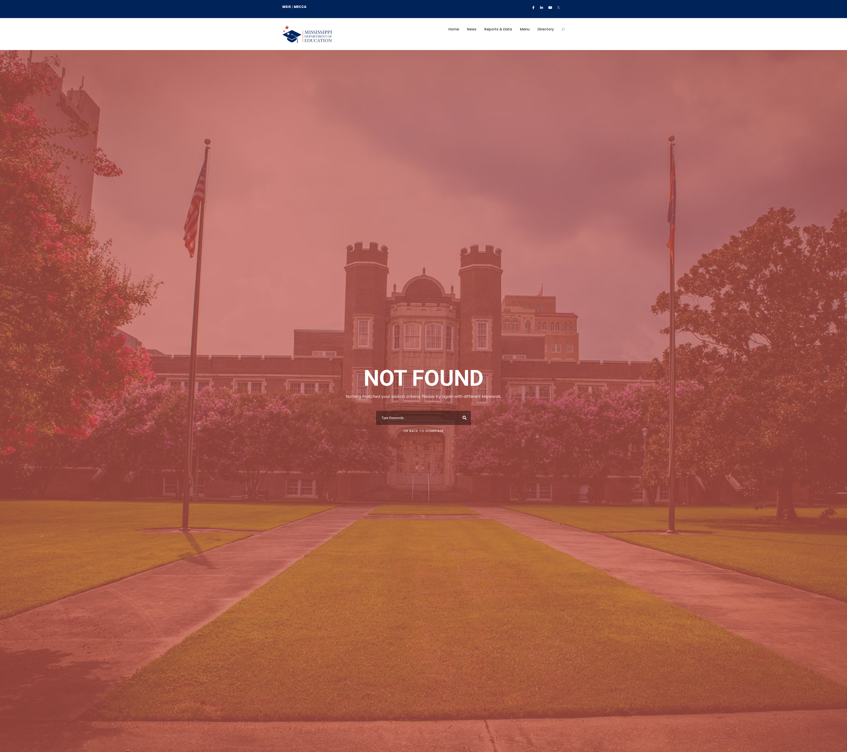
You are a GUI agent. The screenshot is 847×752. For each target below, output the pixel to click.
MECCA (300, 6)
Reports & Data (498, 29)
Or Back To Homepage (423, 431)
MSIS (286, 6)
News (471, 29)
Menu (525, 29)
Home (453, 29)
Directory (546, 29)
